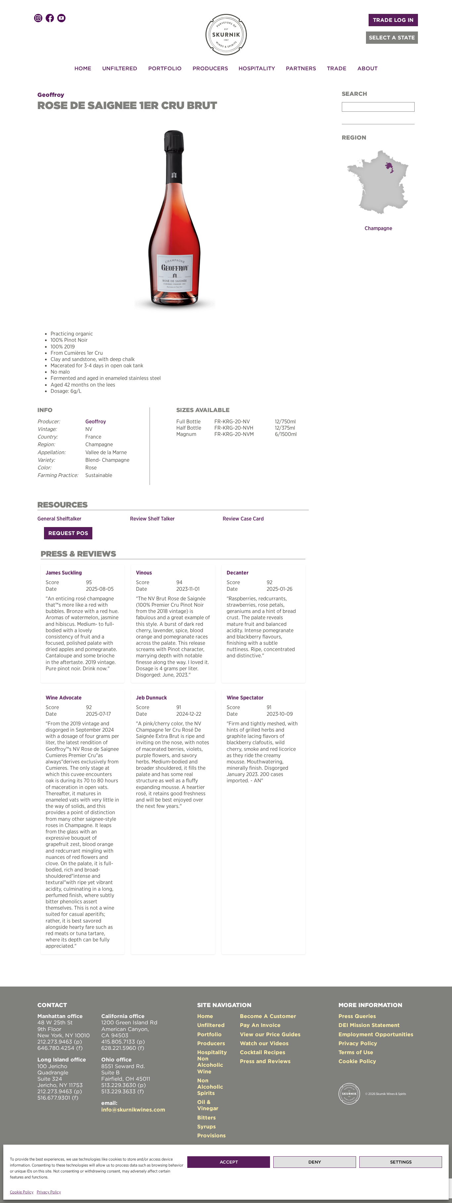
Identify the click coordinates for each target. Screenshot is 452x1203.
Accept (229, 1162)
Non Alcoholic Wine (210, 1064)
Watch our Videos (264, 1043)
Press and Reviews (265, 1061)
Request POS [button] (68, 533)
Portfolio (165, 68)
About (367, 68)
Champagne (378, 228)
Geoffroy (50, 94)
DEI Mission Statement (369, 1025)
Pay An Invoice (260, 1025)
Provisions (211, 1135)
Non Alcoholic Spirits (210, 1086)
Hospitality (257, 68)
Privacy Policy (49, 1191)
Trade (336, 68)
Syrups (206, 1126)
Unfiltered (119, 68)
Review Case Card (243, 518)
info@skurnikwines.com (133, 1109)
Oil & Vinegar (207, 1105)
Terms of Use (356, 1052)
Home (82, 68)
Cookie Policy (21, 1191)
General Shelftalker (59, 518)
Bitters (206, 1117)
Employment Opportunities (376, 1034)
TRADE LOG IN (393, 20)
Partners (301, 68)
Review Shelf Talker (152, 518)
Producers (210, 68)
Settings (401, 1162)
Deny (314, 1162)
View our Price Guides (270, 1034)
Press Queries (357, 1016)
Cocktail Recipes (262, 1052)
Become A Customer (268, 1016)
